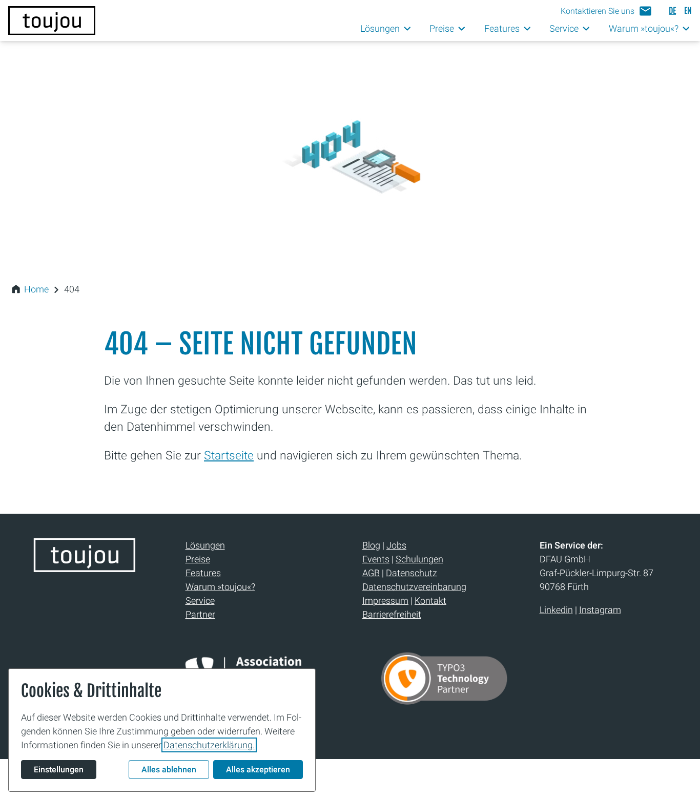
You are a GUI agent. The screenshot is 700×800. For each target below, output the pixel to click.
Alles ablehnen (168, 769)
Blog (371, 545)
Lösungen (205, 545)
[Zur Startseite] (51, 20)
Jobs (396, 545)
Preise (198, 559)
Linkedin (556, 609)
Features (203, 572)
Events (375, 559)
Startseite (229, 455)
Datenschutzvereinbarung (414, 586)
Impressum (385, 600)
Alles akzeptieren (258, 769)
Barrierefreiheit (391, 614)
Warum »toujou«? (220, 586)
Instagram (600, 609)
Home (36, 289)
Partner (200, 614)
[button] (606, 11)
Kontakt (430, 600)
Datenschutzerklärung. (209, 745)
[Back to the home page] (84, 568)
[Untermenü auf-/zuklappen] (408, 29)
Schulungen (419, 559)
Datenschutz (411, 572)
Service (200, 600)
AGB (371, 572)
